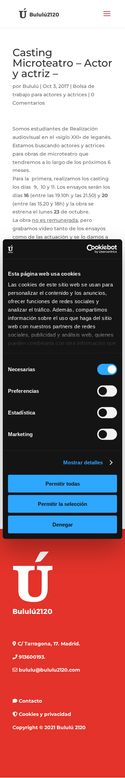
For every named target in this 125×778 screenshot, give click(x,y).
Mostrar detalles (83, 462)
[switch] (107, 390)
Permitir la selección (62, 504)
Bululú (31, 86)
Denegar (62, 524)
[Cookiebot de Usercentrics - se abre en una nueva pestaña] (88, 249)
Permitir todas (62, 483)
